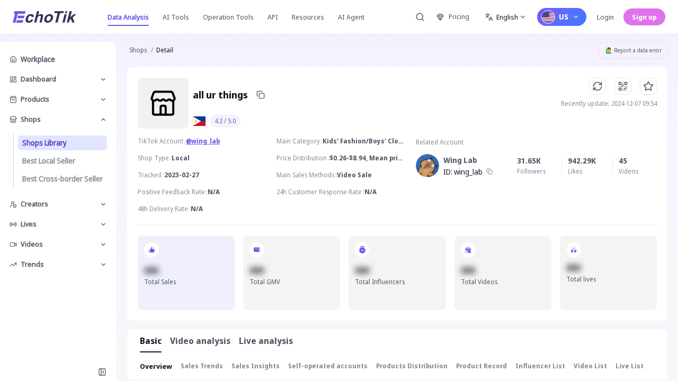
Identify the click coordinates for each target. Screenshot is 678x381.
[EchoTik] (44, 17)
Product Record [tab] (481, 365)
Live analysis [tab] (266, 341)
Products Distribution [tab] (412, 365)
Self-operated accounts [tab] (328, 365)
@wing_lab (203, 141)
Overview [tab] (156, 366)
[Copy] (260, 94)
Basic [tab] (151, 341)
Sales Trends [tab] (202, 365)
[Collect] (648, 86)
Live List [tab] (629, 365)
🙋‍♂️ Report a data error (633, 50)
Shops (138, 50)
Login (605, 17)
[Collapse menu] (102, 372)
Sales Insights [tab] (255, 365)
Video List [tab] (590, 365)
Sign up (644, 17)
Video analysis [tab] (200, 341)
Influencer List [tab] (540, 365)
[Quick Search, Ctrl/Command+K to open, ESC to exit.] (420, 16)
